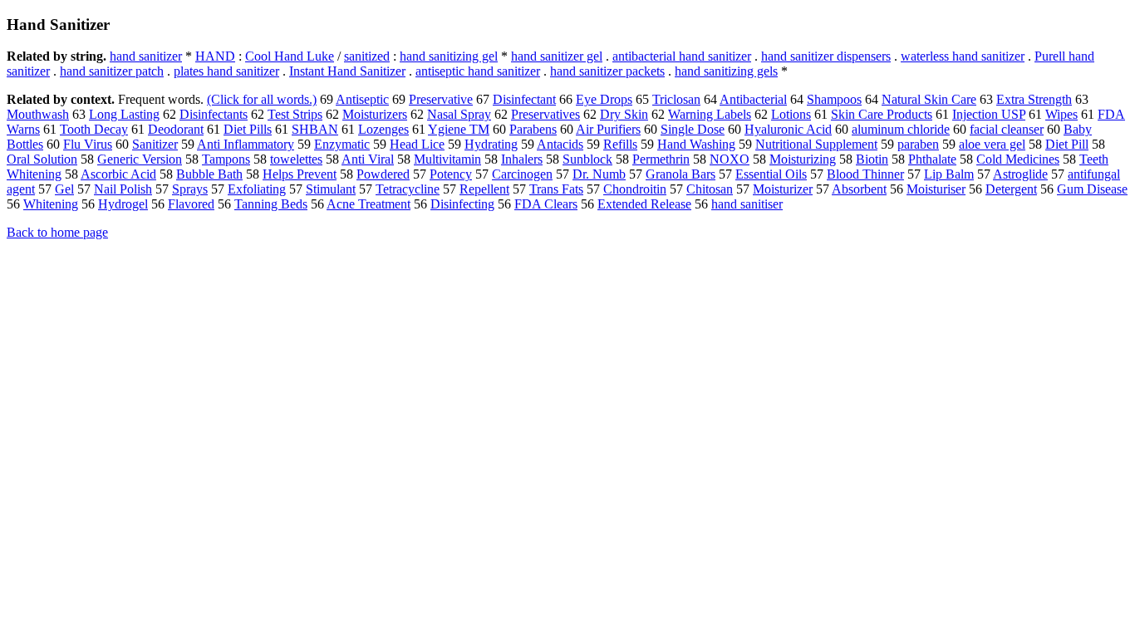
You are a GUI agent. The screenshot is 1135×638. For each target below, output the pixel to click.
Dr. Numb (599, 174)
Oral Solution (42, 159)
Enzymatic (342, 144)
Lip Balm (949, 174)
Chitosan (709, 189)
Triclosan (676, 99)
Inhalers (522, 159)
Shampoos (834, 99)
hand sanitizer (146, 56)
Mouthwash (38, 114)
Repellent (484, 189)
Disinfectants (213, 114)
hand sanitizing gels (726, 71)
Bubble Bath (209, 174)
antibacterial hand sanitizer (681, 56)
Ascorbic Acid (118, 174)
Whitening (50, 204)
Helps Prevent (300, 174)
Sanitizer (155, 144)
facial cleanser (1007, 129)
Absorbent (859, 189)
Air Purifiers (608, 129)
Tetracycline (408, 189)
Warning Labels (709, 114)
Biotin (872, 159)
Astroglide (1020, 174)
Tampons (226, 159)
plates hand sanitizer (226, 71)
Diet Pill (1066, 144)
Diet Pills (248, 129)
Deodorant (176, 129)
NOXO (729, 159)
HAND (215, 56)
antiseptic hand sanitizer (477, 71)
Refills (620, 144)
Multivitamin (447, 159)
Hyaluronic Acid (788, 129)
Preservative (441, 99)
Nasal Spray (459, 114)
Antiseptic (362, 99)
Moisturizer (783, 189)
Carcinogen (522, 174)
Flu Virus (87, 144)
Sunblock (587, 159)
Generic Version (139, 159)
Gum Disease (1092, 189)
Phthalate (932, 159)
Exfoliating (257, 189)
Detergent (1011, 189)
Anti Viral (367, 159)
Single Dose (693, 129)
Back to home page (57, 232)
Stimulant (331, 189)
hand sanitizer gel (556, 56)
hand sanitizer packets (607, 71)
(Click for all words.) (262, 99)
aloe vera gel (992, 144)
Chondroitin (634, 189)
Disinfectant (524, 99)
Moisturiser (936, 189)
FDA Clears (545, 204)
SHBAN (315, 129)
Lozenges (383, 129)
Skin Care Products (881, 114)
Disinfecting (462, 204)
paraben (918, 144)
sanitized (367, 56)
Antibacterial (753, 99)
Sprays (190, 189)
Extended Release (644, 204)
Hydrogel (123, 204)
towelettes (296, 159)
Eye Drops (604, 99)
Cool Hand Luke (289, 56)
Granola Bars (680, 174)
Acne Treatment (368, 204)
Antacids (560, 144)
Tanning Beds (270, 204)
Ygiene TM (458, 129)
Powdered (383, 174)
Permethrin (661, 159)
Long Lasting (124, 114)
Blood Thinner (865, 174)
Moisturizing (802, 159)
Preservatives (545, 114)
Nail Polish (123, 189)
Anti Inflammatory (245, 144)
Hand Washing (696, 144)
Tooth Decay (94, 129)
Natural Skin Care (929, 99)
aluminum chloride (901, 129)
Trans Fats (556, 189)
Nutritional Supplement (816, 144)
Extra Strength (1034, 99)
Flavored (191, 204)
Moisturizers (374, 114)
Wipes (1061, 114)
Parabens (533, 129)
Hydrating (491, 144)
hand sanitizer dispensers (826, 56)
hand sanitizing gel (449, 56)
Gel (64, 189)
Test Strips (295, 114)
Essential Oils (771, 174)
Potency (451, 174)
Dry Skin (624, 114)
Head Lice (417, 144)
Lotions (791, 114)
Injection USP (988, 114)
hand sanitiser (747, 204)
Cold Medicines (1017, 159)
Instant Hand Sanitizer (347, 71)
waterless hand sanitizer (962, 56)
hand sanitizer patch (112, 71)
